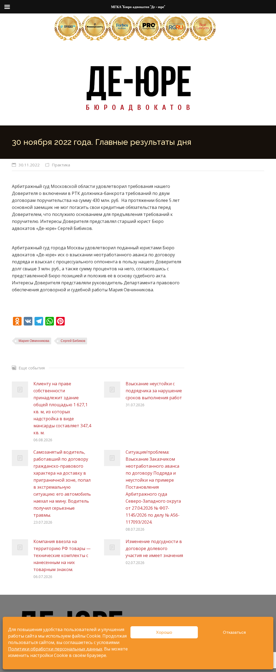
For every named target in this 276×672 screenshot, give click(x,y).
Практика (61, 164)
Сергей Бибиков (73, 341)
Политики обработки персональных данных (55, 649)
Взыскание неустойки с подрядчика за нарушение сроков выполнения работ (154, 391)
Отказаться (234, 632)
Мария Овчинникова (34, 341)
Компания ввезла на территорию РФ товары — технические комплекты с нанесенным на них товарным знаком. (62, 555)
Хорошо (164, 632)
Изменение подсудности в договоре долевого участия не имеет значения (154, 548)
